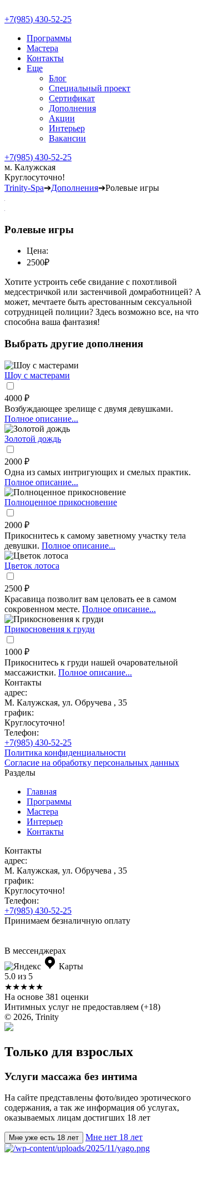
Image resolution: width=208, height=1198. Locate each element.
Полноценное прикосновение (60, 502)
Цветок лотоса (31, 565)
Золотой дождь (32, 438)
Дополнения (72, 108)
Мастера (42, 48)
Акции (62, 118)
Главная (42, 791)
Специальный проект (89, 88)
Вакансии (67, 138)
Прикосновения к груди (49, 629)
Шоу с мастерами (37, 375)
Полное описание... (41, 418)
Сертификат (72, 98)
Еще (35, 68)
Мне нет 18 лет (114, 1137)
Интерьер (67, 128)
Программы (49, 38)
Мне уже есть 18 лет (44, 1137)
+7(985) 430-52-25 (38, 19)
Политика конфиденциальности (65, 752)
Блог (58, 78)
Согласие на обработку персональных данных (91, 762)
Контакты (45, 58)
